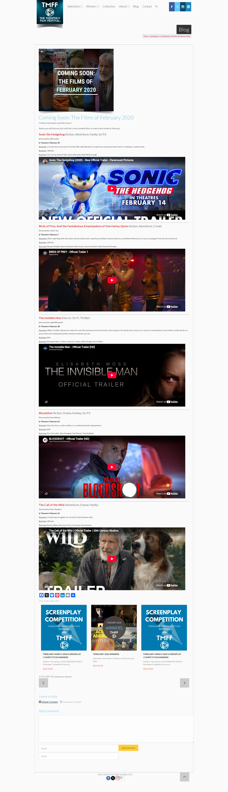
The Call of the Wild (51, 505)
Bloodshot (45, 413)
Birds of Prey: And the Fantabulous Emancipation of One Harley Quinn (83, 226)
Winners (91, 6)
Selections (73, 6)
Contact (147, 6)
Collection (109, 6)
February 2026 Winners (106, 654)
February (68, 677)
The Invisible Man (50, 318)
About (123, 6)
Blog (136, 6)
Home (146, 36)
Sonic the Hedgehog (52, 134)
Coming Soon (154, 36)
